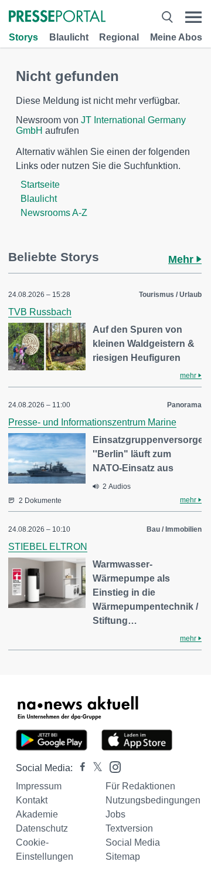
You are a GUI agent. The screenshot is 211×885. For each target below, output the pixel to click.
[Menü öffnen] (193, 17)
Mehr (182, 259)
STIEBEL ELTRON (47, 547)
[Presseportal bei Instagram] (112, 766)
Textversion (129, 828)
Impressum (39, 786)
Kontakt (31, 800)
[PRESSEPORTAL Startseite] (57, 17)
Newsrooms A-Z (54, 213)
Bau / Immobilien (174, 529)
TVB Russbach (40, 312)
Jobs (115, 814)
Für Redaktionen (140, 786)
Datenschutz (42, 828)
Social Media (133, 842)
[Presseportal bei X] (94, 768)
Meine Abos (176, 37)
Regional (119, 37)
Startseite (40, 185)
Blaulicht (69, 37)
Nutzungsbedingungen (153, 800)
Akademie (37, 814)
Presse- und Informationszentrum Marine (92, 422)
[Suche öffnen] (167, 17)
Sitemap (123, 857)
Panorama (184, 405)
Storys (23, 37)
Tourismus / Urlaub (170, 295)
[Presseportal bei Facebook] (79, 768)
